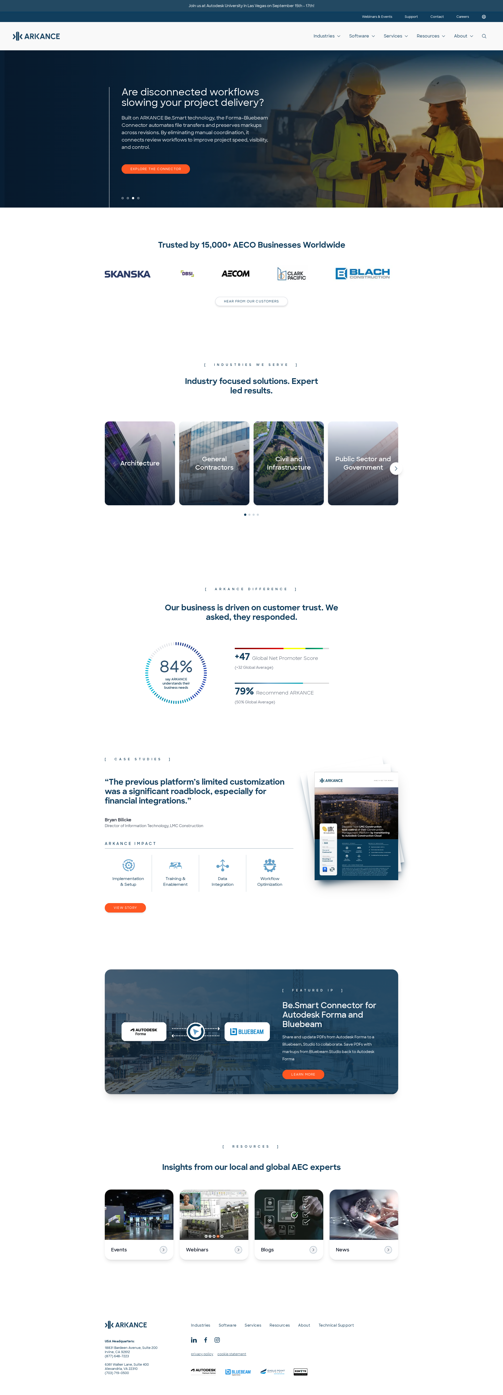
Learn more (303, 1074)
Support (411, 17)
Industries (324, 36)
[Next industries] (396, 468)
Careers (462, 17)
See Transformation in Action (162, 169)
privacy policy (202, 1354)
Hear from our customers (251, 301)
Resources (428, 36)
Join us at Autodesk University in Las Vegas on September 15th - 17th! (251, 5)
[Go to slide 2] (128, 198)
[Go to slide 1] (123, 198)
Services (393, 36)
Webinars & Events (377, 17)
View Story (125, 908)
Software (359, 36)
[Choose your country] (484, 16)
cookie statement (231, 1354)
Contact (437, 17)
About (460, 36)
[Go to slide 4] (138, 198)
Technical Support (336, 1325)
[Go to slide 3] (133, 198)
